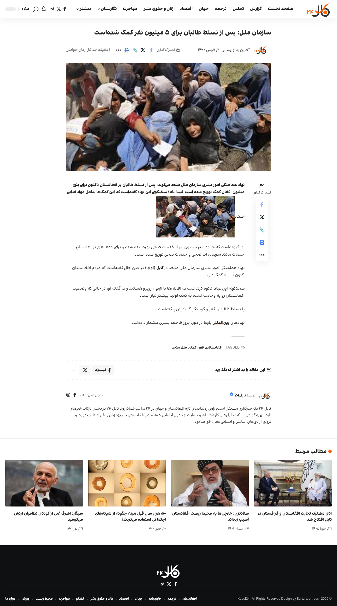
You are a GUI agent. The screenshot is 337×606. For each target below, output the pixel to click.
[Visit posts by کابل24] (260, 50)
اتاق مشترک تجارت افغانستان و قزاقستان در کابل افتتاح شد (295, 516)
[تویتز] (58, 9)
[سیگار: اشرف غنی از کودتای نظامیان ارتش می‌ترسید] (44, 483)
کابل (159, 268)
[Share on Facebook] (151, 50)
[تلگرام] (52, 9)
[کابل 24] (319, 9)
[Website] (81, 395)
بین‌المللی (220, 323)
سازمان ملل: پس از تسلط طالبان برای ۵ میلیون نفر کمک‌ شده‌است (182, 33)
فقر (201, 347)
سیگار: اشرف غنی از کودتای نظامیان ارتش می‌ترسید (48, 516)
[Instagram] (68, 395)
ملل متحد (179, 347)
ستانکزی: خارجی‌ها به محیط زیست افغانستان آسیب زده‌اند (210, 516)
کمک (192, 347)
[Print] (126, 50)
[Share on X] (143, 50)
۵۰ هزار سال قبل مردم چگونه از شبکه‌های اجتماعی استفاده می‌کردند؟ (130, 516)
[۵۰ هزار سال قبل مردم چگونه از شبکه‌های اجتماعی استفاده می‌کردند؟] (127, 483)
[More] (118, 50)
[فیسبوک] (64, 9)
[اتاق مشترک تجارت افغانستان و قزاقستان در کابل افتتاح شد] (293, 483)
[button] (35, 9)
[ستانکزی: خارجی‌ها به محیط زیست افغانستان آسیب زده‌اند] (210, 483)
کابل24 (240, 396)
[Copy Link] (134, 50)
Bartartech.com (308, 599)
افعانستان (214, 347)
